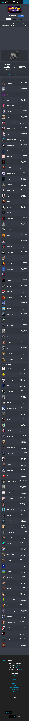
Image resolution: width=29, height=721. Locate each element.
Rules (14, 679)
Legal (14, 685)
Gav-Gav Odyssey (10, 16)
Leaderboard (15, 19)
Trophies (8, 19)
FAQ (14, 675)
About (14, 681)
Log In (25, 2)
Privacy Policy (14, 689)
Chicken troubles (7, 65)
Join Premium (14, 694)
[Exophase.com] (6, 2)
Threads (14, 700)
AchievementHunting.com (14, 706)
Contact (14, 683)
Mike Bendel (17, 665)
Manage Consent (14, 687)
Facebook (14, 704)
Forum (20, 19)
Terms (14, 691)
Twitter (14, 702)
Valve (20, 669)
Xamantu (17, 667)
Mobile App (14, 677)
